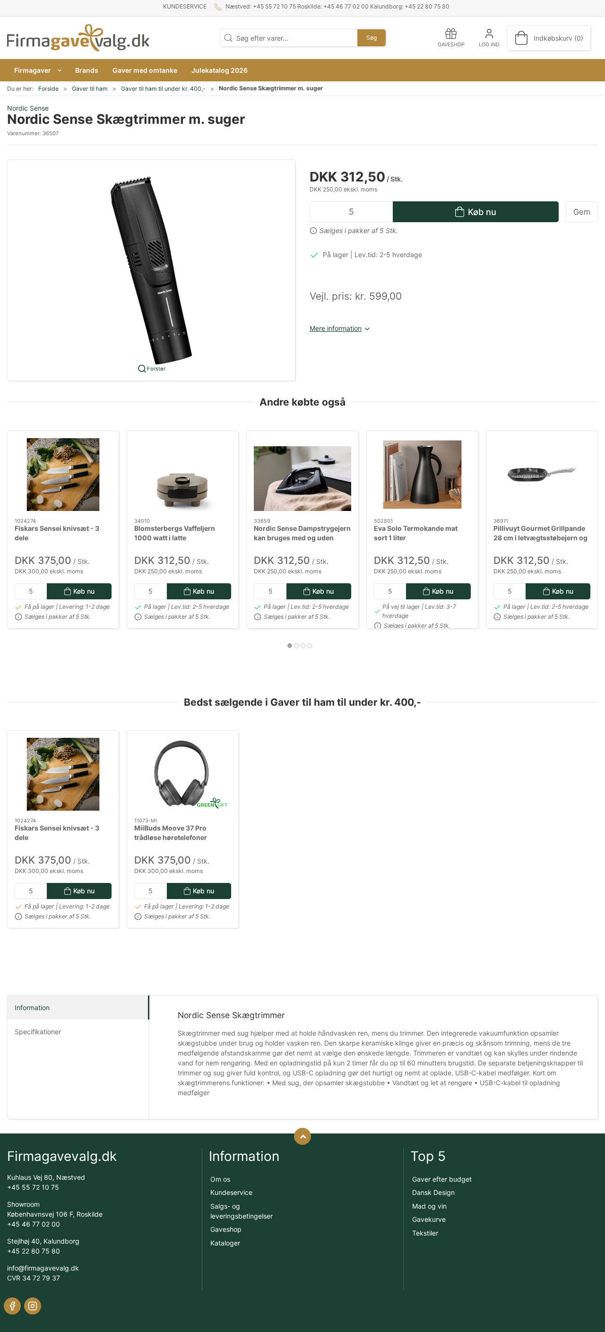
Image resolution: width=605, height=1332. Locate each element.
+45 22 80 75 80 (33, 1251)
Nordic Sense (28, 108)
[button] (37, 70)
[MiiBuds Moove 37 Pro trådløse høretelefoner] (182, 774)
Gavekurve (429, 1219)
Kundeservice (185, 6)
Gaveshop (226, 1229)
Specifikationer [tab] (38, 1032)
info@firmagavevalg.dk (43, 1268)
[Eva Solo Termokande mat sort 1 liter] (422, 474)
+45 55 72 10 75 (33, 1187)
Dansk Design (433, 1192)
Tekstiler (425, 1233)
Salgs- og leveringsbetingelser (241, 1211)
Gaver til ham (90, 88)
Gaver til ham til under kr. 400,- (163, 88)
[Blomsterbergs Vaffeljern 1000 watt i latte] (182, 474)
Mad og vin (429, 1206)
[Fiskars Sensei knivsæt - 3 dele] (63, 474)
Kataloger (225, 1243)
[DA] (78, 38)
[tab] (289, 645)
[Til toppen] (302, 1136)
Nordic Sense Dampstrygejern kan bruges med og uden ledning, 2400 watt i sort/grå (302, 537)
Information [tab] (32, 1007)
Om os (220, 1179)
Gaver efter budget (442, 1179)
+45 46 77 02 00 (33, 1224)
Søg (371, 37)
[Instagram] (32, 1306)
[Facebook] (12, 1306)
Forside (48, 88)
